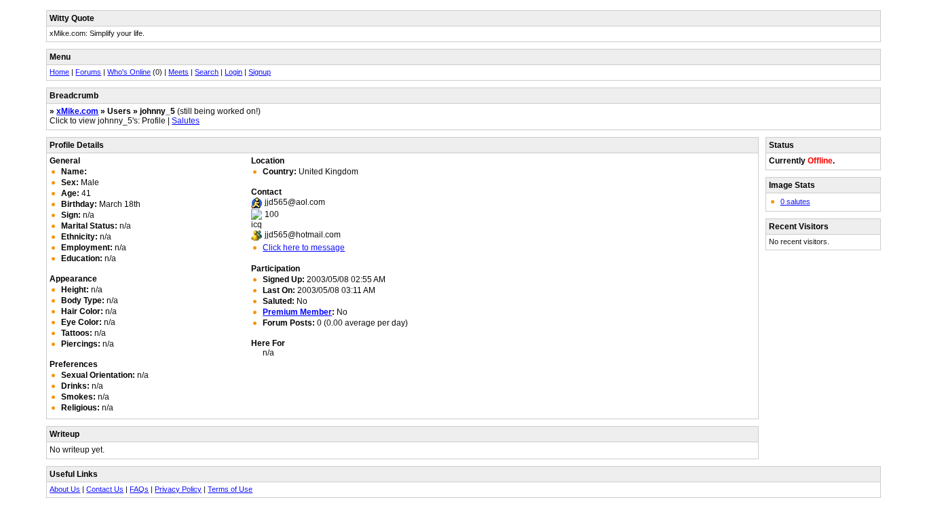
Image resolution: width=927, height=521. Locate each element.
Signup (259, 72)
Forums (88, 72)
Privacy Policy (178, 489)
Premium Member (297, 312)
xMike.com (77, 111)
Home (59, 72)
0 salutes (795, 201)
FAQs (139, 489)
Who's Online (129, 72)
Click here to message (304, 247)
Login (233, 72)
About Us (65, 489)
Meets (178, 72)
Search (207, 72)
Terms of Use (230, 489)
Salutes (186, 121)
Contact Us (105, 489)
